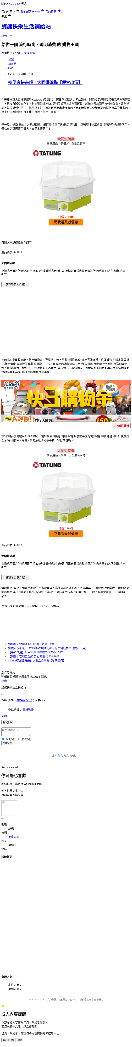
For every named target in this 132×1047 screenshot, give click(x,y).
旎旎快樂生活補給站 (26, 26)
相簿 (11, 59)
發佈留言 (7, 743)
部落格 (12, 63)
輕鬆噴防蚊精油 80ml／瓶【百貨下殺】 (32, 644)
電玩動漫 (28, 709)
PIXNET (40, 999)
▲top (4, 715)
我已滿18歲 (8, 1040)
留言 (28, 700)
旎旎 (4, 680)
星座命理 (29, 52)
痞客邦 (20, 700)
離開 (20, 1040)
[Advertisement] (37, 317)
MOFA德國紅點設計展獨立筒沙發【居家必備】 (37, 660)
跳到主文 (6, 36)
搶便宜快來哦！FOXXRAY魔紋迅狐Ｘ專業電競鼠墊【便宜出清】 (48, 648)
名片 (11, 68)
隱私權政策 (85, 999)
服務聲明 (98, 999)
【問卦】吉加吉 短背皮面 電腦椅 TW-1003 (33, 656)
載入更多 (7, 722)
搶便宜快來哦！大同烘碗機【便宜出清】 (45, 82)
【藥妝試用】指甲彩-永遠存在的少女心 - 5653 (36, 652)
